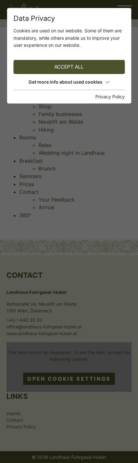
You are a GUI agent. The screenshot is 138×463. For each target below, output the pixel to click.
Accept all (69, 67)
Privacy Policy (110, 96)
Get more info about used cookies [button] (65, 82)
